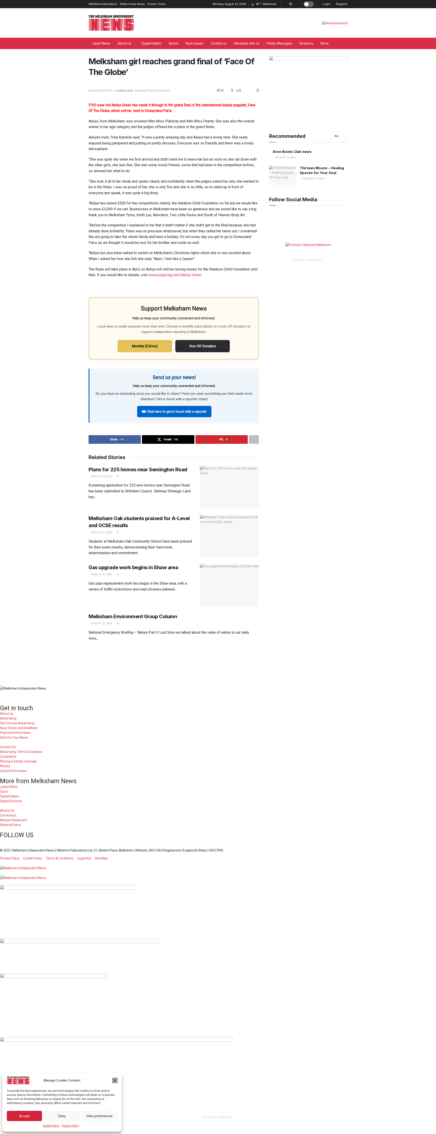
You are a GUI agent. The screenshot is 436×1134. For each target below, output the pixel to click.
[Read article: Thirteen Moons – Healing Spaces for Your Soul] (282, 175)
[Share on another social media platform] (254, 439)
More (325, 43)
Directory (306, 43)
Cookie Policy (51, 1125)
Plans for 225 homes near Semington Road (138, 469)
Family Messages (279, 43)
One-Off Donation (202, 346)
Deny (62, 1116)
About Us (124, 43)
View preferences (99, 1116)
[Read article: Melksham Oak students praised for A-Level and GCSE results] (229, 536)
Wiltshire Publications (103, 4)
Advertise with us (246, 43)
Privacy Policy (70, 1125)
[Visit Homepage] (111, 23)
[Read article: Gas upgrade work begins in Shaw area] (229, 585)
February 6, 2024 (313, 178)
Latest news (125, 90)
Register (341, 4)
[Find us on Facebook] (284, 4)
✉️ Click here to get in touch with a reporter (174, 411)
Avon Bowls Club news (292, 151)
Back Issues (194, 43)
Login (326, 4)
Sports (173, 43)
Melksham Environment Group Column (133, 616)
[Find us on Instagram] (296, 4)
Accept (24, 1116)
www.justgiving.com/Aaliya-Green (174, 275)
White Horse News (132, 4)
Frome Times (157, 4)
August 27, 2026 (101, 532)
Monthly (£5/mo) (145, 346)
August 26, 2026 (101, 623)
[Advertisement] (218, 660)
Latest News (101, 43)
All (336, 136)
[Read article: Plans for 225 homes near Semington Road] (229, 487)
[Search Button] (345, 43)
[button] (115, 1080)
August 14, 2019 (285, 157)
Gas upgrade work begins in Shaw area (133, 567)
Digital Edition (151, 43)
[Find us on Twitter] (290, 4)
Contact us (219, 43)
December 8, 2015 (100, 90)
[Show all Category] (344, 136)
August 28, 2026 (101, 476)
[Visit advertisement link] (334, 23)
